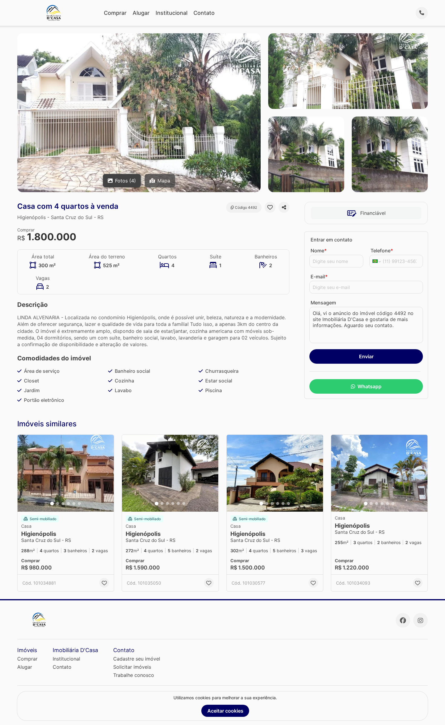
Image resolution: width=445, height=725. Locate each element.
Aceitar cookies (225, 711)
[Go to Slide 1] (52, 503)
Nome (319, 251)
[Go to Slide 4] (68, 503)
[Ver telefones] (422, 13)
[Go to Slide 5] (73, 503)
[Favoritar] (270, 207)
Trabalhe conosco (133, 675)
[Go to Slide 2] (57, 503)
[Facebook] (403, 620)
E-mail (319, 277)
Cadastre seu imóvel (136, 659)
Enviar (366, 356)
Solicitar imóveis (132, 667)
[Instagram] (420, 620)
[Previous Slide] (24, 473)
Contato (204, 13)
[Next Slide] (107, 473)
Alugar (141, 13)
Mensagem (323, 303)
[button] (66, 473)
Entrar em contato (331, 240)
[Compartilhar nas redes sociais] (284, 207)
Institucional (171, 13)
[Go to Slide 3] (62, 503)
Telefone (382, 251)
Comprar (115, 13)
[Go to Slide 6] (79, 503)
